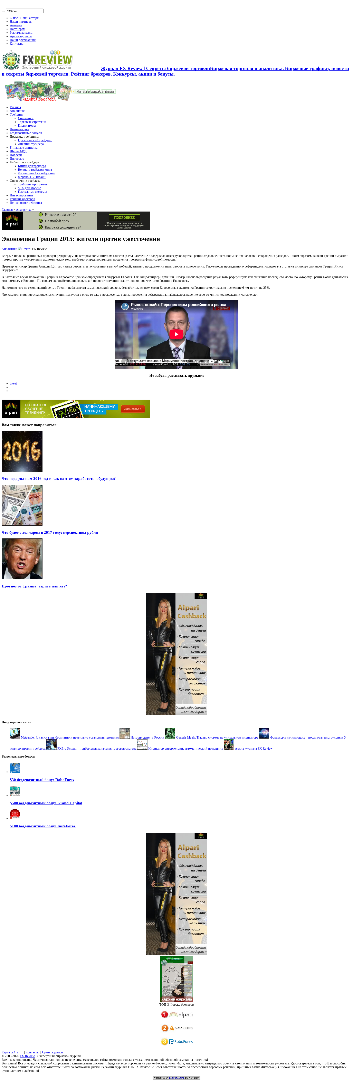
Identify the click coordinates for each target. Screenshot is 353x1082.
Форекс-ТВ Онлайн (32, 177)
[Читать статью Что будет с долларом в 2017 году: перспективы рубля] (22, 524)
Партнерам (17, 29)
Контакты (16, 43)
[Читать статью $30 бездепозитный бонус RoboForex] (15, 771)
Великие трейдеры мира (35, 169)
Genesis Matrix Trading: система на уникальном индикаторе (217, 737)
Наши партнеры (21, 21)
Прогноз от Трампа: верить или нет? (34, 586)
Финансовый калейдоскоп (36, 173)
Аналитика (17, 111)
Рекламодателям (21, 32)
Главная (15, 107)
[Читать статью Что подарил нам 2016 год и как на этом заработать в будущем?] (22, 470)
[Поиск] (3, 11)
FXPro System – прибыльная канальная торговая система (96, 748)
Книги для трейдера (32, 166)
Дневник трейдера (31, 144)
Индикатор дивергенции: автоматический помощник (185, 748)
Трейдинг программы (33, 184)
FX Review (27, 1056)
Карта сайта (10, 1052)
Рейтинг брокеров (22, 199)
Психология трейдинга (26, 202)
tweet (13, 383)
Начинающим (19, 129)
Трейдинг (16, 114)
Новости (16, 155)
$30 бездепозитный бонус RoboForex (42, 780)
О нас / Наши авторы (24, 18)
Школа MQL (18, 151)
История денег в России (147, 737)
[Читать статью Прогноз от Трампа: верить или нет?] (22, 578)
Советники (26, 118)
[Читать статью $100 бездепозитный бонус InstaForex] (15, 818)
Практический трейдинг (35, 140)
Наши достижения (23, 40)
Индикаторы (27, 125)
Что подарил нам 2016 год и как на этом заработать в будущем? (59, 478)
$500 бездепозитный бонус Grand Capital (46, 803)
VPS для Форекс (29, 188)
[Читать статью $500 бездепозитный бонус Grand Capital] (15, 795)
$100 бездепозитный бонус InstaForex (43, 826)
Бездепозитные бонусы (26, 133)
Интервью (17, 158)
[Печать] (24, 249)
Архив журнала (21, 36)
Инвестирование (21, 195)
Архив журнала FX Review (254, 748)
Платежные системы (32, 191)
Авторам (16, 25)
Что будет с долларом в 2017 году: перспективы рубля (50, 532)
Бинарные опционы (24, 147)
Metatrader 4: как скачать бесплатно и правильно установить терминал (70, 737)
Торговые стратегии (32, 122)
